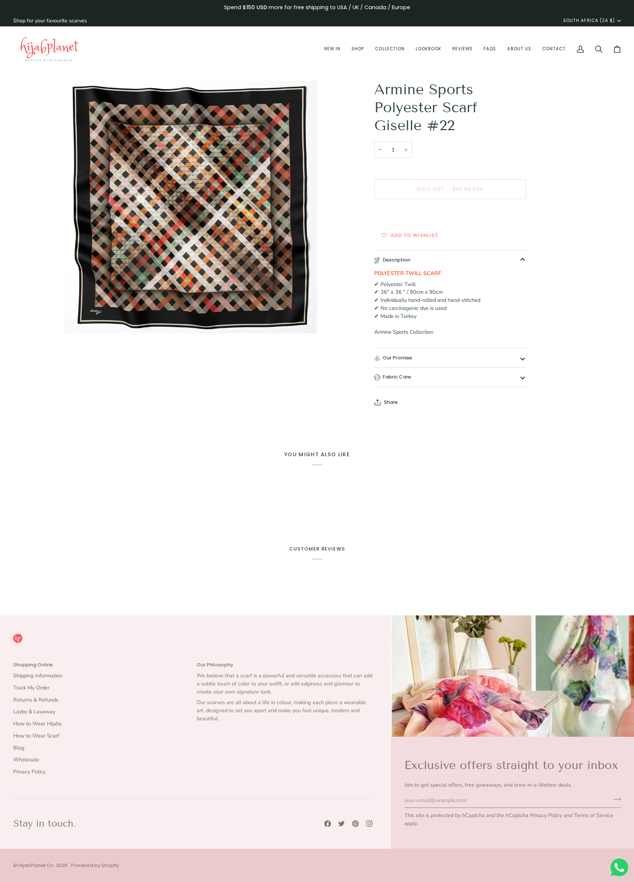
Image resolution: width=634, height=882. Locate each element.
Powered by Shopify (95, 865)
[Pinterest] (355, 823)
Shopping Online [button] (33, 664)
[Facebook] (327, 823)
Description (396, 259)
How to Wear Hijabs (37, 723)
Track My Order (31, 687)
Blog (19, 747)
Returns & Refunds (35, 699)
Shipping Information (37, 675)
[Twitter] (341, 823)
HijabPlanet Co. (36, 865)
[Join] (615, 799)
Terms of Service (593, 815)
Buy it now (450, 214)
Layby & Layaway (34, 711)
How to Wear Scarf (36, 735)
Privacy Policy (546, 815)
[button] (332, 49)
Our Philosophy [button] (215, 664)
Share (391, 402)
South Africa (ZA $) (589, 20)
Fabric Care (397, 376)
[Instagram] (369, 823)
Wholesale (26, 759)
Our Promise (397, 357)
